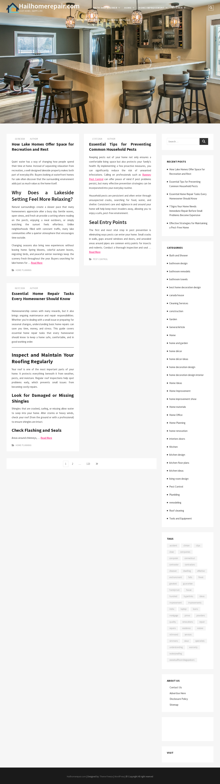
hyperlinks (188, 596)
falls (190, 577)
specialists (199, 640)
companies (185, 551)
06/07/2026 (19, 288)
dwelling (187, 570)
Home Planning (23, 270)
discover (173, 570)
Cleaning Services (178, 303)
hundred (173, 596)
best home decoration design (185, 287)
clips (198, 545)
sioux (186, 640)
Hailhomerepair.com (49, 6)
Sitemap (174, 704)
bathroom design (178, 263)
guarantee (187, 583)
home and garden (88, 19)
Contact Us (176, 687)
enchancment (175, 577)
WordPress (119, 776)
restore (200, 628)
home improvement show (182, 399)
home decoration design (182, 367)
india (171, 609)
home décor (175, 351)
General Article (118, 19)
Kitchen (177, 7)
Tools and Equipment (180, 518)
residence (186, 628)
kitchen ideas (176, 470)
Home (127, 7)
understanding (176, 647)
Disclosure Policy (179, 698)
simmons (173, 640)
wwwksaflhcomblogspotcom (182, 659)
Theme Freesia (106, 776)
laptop (183, 609)
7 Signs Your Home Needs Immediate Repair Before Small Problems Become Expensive (185, 211)
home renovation (178, 430)
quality (172, 621)
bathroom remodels (179, 271)
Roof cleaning (176, 510)
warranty (193, 647)
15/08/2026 (19, 138)
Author (34, 138)
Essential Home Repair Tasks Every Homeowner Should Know (43, 296)
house (188, 590)
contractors (190, 564)
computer (173, 558)
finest (201, 577)
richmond (173, 634)
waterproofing (175, 653)
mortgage (173, 615)
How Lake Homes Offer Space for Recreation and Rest (43, 146)
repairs (172, 628)
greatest (173, 583)
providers (200, 615)
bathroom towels (178, 279)
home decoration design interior (186, 375)
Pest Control (100, 259)
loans (195, 609)
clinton (187, 545)
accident (173, 545)
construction (176, 311)
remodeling (175, 502)
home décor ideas (178, 359)
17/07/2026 (97, 138)
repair (202, 621)
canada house (176, 295)
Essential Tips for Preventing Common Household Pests (120, 146)
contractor (173, 564)
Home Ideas (175, 383)
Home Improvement (151, 7)
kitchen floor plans (179, 462)
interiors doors (177, 438)
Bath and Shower (105, 7)
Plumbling (174, 494)
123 (89, 463)
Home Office (176, 415)
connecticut (190, 558)
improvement (175, 602)
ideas (202, 596)
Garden (173, 319)
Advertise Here (178, 693)
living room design (179, 478)
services (188, 634)
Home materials (177, 406)
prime (187, 615)
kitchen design (177, 454)
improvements (194, 602)
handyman (174, 590)
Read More (36, 262)
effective (201, 570)
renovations (187, 621)
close (171, 551)
